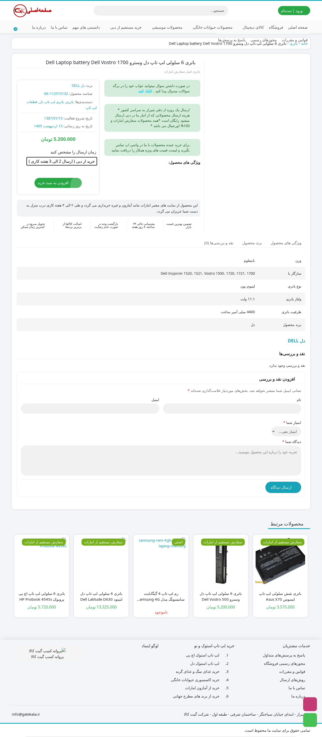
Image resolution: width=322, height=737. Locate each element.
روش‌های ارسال (292, 679)
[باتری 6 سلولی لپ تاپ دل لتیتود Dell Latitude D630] (101, 562)
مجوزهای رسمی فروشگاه (284, 663)
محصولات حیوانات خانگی (212, 27)
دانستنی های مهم (86, 27)
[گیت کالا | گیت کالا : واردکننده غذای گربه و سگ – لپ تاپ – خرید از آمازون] (32, 10)
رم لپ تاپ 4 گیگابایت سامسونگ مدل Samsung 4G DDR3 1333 (161, 596)
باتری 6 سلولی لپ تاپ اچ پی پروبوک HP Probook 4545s (42, 596)
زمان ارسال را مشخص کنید (73, 152)
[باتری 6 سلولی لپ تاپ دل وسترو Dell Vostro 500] (221, 562)
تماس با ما (59, 27)
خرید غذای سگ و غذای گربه (197, 671)
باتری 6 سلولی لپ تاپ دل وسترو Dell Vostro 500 (221, 596)
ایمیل (155, 399)
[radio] (62, 161)
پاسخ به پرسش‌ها (232, 39)
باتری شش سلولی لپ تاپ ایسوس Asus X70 (280, 596)
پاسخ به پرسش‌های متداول (284, 655)
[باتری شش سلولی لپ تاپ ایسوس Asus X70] (280, 562)
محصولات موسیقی (166, 27)
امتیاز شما (292, 422)
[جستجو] (98, 11)
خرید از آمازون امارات (202, 687)
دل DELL (78, 85)
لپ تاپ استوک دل (204, 663)
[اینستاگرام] (310, 704)
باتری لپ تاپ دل (51, 101)
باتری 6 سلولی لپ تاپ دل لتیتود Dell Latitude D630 (101, 596)
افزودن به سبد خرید (52, 182)
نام (299, 399)
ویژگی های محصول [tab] (286, 242)
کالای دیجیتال (253, 27)
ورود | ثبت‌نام (292, 10)
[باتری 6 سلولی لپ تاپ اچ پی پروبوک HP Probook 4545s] (41, 562)
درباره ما (39, 27)
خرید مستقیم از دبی (125, 27)
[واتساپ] (310, 720)
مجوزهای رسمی (264, 39)
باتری (70, 101)
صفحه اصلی (298, 27)
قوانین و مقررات (295, 39)
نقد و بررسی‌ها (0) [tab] (218, 242)
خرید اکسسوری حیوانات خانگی (195, 679)
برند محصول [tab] (252, 242)
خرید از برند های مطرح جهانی (196, 696)
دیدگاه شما (291, 441)
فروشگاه (276, 27)
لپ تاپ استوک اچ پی (202, 655)
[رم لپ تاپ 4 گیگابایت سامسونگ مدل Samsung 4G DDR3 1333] (161, 562)
